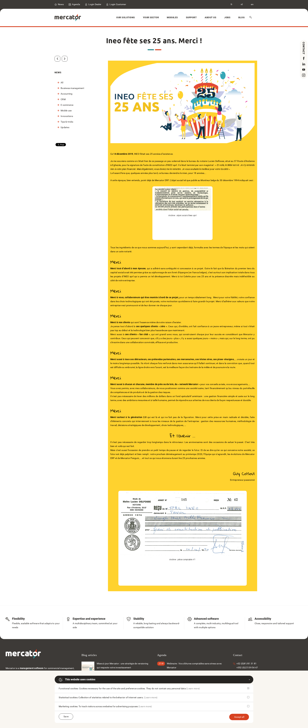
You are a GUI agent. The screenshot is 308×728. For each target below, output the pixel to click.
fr (231, 4)
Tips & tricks (67, 121)
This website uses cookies (80, 679)
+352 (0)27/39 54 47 (247, 667)
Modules (172, 17)
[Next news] (65, 59)
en (252, 4)
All (62, 82)
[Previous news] (57, 59)
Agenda (76, 4)
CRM (63, 99)
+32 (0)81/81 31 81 (246, 663)
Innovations (67, 116)
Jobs (227, 17)
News (61, 4)
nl (242, 4)
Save (66, 716)
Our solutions (125, 17)
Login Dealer (94, 4)
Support (191, 17)
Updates (65, 127)
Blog (241, 17)
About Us (210, 17)
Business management (72, 88)
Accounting (67, 93)
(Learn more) (193, 688)
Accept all (239, 717)
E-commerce (67, 105)
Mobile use (66, 110)
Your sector (151, 17)
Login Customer (118, 4)
